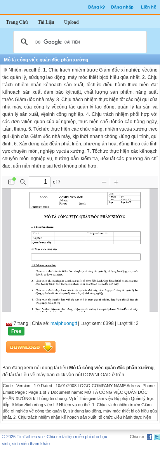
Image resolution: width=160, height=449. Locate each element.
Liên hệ (148, 7)
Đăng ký (96, 7)
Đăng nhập (122, 7)
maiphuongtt (63, 323)
